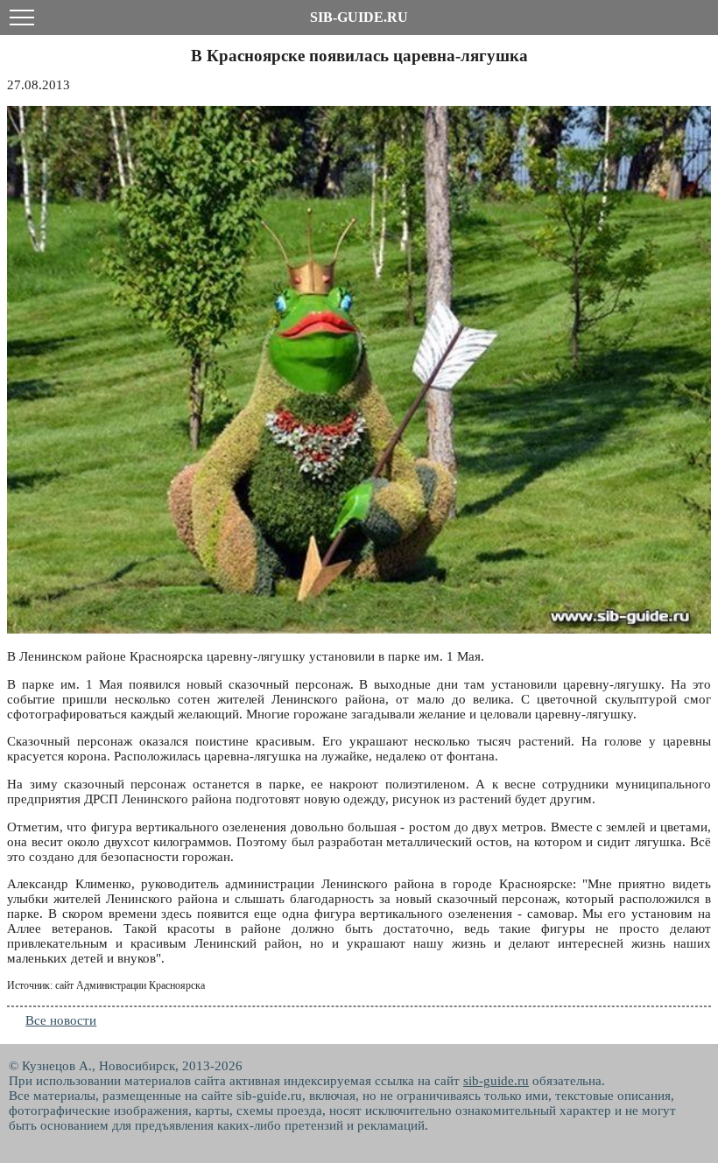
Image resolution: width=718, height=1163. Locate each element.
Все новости (60, 1020)
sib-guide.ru (496, 1081)
